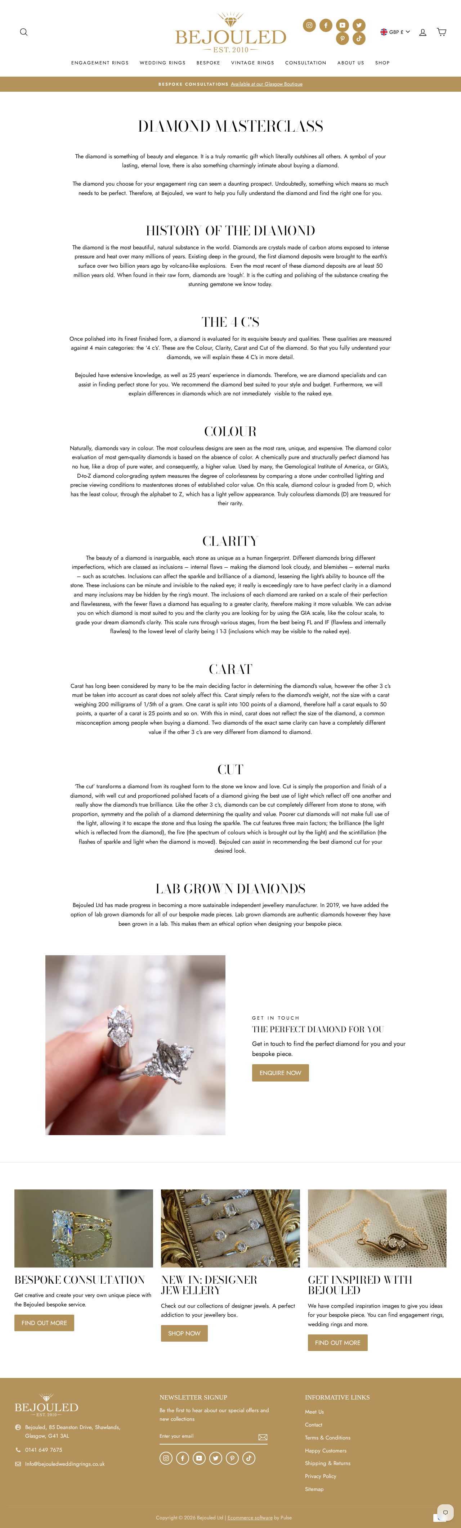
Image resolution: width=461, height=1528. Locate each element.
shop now (184, 1333)
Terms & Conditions (327, 1438)
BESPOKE (208, 62)
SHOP (382, 62)
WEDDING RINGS (163, 62)
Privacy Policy (320, 1476)
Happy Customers (325, 1451)
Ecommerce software (250, 1517)
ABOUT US (350, 62)
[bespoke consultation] (83, 1228)
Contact (313, 1425)
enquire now (280, 1073)
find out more (44, 1323)
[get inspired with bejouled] (377, 1228)
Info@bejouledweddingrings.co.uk (65, 1464)
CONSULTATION (306, 62)
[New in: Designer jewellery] (230, 1228)
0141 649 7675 (43, 1450)
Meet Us (314, 1412)
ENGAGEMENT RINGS (100, 62)
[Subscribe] (263, 1436)
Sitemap (314, 1489)
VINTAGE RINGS (252, 62)
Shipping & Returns (327, 1463)
